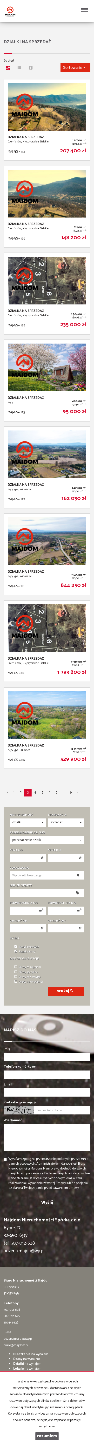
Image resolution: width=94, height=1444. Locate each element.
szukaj (63, 991)
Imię (7, 1049)
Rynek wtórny (27, 952)
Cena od (16, 850)
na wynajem (30, 1354)
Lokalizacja (19, 868)
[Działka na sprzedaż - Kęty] (47, 380)
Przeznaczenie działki (27, 833)
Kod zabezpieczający (20, 1102)
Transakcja (57, 815)
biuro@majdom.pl (16, 1345)
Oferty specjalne (28, 972)
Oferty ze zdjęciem (30, 967)
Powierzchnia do (62, 903)
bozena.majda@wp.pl (18, 1339)
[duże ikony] (9, 68)
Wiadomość (13, 1120)
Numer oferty (21, 885)
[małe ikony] (20, 68)
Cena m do (56, 921)
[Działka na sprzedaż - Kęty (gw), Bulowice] (47, 728)
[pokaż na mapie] (32, 68)
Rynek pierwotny (29, 947)
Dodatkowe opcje (24, 959)
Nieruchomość (21, 815)
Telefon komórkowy (20, 1066)
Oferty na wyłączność (31, 982)
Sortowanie (73, 67)
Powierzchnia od (24, 903)
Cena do (54, 850)
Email (8, 1084)
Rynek (14, 938)
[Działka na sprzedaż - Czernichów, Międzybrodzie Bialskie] (47, 119)
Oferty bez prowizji (29, 977)
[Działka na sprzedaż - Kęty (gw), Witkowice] (47, 467)
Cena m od (18, 921)
